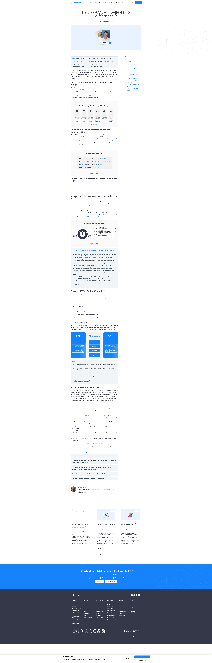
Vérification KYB (99, 607)
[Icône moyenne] (139, 595)
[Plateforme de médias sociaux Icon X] (137, 595)
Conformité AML (100, 529)
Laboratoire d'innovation (133, 612)
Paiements (86, 607)
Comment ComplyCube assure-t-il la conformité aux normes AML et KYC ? (89, 478)
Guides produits (122, 609)
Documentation (122, 605)
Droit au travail (98, 615)
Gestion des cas (110, 606)
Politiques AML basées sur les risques (81, 309)
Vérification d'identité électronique (76, 617)
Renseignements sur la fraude (76, 620)
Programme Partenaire (135, 607)
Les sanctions (111, 138)
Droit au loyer (98, 613)
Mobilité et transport (88, 605)
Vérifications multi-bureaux (75, 613)
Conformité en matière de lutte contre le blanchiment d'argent (111, 614)
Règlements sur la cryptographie (79, 531)
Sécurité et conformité (111, 619)
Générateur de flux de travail (111, 604)
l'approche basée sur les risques (89, 329)
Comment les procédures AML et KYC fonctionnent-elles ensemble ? (88, 473)
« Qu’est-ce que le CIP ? (80, 192)
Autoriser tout (142, 656)
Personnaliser (141, 660)
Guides (112, 511)
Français (137, 637)
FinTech (85, 611)
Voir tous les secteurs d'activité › (88, 618)
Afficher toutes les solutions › (75, 624)
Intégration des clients (100, 609)
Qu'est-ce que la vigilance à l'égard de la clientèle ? (90, 216)
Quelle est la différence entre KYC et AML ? (82, 456)
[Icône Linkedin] (134, 595)
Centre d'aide (121, 613)
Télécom (85, 609)
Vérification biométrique (76, 608)
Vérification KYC (98, 605)
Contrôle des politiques (111, 610)
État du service (122, 615)
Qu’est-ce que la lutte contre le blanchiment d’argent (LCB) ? (133, 69)
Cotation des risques (111, 608)
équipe (77, 448)
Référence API (121, 607)
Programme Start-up (135, 609)
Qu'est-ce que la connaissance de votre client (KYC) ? (133, 63)
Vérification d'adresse (76, 610)
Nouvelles (88, 511)
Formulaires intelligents (111, 617)
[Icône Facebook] (132, 595)
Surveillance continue (99, 611)
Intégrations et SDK (122, 611)
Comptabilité (86, 613)
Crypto (85, 615)
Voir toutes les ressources (105, 554)
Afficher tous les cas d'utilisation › (99, 618)
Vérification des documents (75, 606)
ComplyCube (74, 426)
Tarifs (132, 605)
